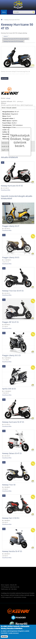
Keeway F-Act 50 (8, 485)
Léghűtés (14, 120)
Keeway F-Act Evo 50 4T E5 (13, 291)
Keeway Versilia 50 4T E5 (12, 551)
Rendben (4, 636)
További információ (13, 633)
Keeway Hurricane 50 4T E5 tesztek (13, 41)
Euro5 (9, 116)
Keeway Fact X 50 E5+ (10, 518)
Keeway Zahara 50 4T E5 (12, 453)
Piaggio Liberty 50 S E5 (11, 355)
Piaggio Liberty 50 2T (10, 226)
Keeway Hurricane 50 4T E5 (12, 186)
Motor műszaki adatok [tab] (9, 108)
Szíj (8, 136)
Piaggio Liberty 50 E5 (10, 257)
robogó (8, 98)
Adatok (6, 36)
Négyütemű (14, 114)
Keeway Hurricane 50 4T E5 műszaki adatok (16, 39)
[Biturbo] (18, 5)
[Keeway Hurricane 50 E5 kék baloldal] (18, 57)
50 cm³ (17, 111)
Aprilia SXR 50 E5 (9, 389)
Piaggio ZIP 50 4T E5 (10, 322)
